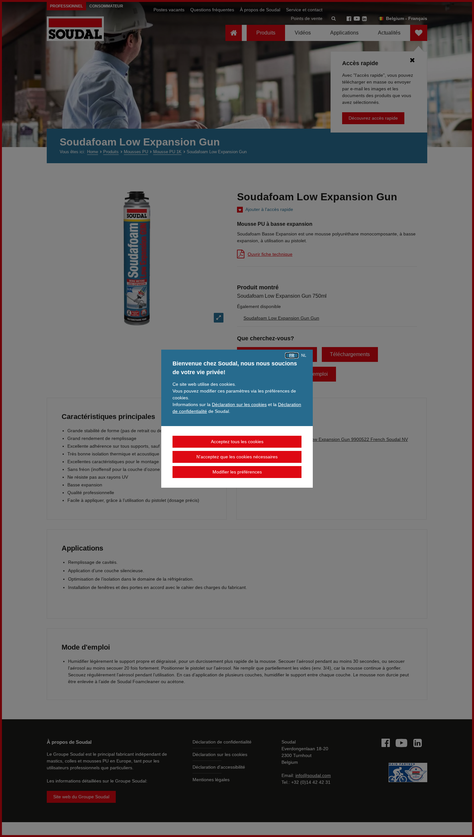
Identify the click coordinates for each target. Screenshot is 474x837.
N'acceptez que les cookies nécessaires (237, 456)
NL (303, 355)
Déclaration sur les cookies (239, 404)
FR (291, 355)
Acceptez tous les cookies (237, 441)
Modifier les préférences (237, 471)
